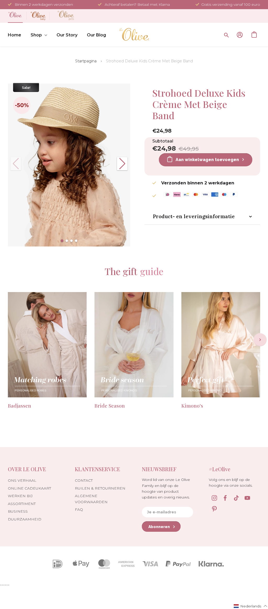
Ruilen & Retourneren (100, 488)
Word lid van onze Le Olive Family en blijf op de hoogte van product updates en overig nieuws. (166, 488)
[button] (62, 240)
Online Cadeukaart (29, 488)
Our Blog (96, 34)
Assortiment (22, 503)
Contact (84, 480)
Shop (36, 34)
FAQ (79, 509)
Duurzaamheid (24, 519)
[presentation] (260, 339)
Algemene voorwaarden (91, 498)
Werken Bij (20, 495)
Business (18, 511)
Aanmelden (239, 34)
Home (14, 34)
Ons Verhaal (22, 480)
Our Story (67, 34)
